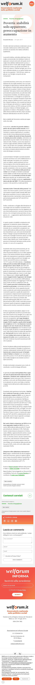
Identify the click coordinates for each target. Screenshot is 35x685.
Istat (23, 484)
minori (5, 485)
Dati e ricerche (8, 481)
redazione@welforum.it (17, 643)
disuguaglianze (7, 484)
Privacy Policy (16, 556)
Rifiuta (16, 678)
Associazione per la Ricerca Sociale (17, 630)
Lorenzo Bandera (23, 473)
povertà (9, 485)
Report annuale (13, 466)
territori (19, 485)
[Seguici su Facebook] (15, 654)
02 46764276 (18, 641)
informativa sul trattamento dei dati (21, 663)
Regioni (14, 485)
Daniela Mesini (8, 40)
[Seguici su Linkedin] (20, 654)
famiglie (14, 484)
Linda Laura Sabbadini (17, 475)
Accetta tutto (7, 678)
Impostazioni (25, 678)
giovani (19, 484)
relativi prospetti (14, 468)
